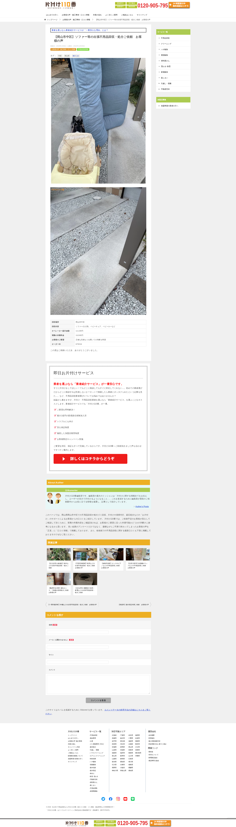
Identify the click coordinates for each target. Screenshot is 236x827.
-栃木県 (122, 738)
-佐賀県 (137, 738)
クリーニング (166, 44)
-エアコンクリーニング (97, 756)
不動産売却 (165, 89)
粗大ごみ (76, 56)
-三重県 (130, 738)
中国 (59, 56)
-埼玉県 (122, 744)
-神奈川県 (115, 770)
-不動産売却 (93, 779)
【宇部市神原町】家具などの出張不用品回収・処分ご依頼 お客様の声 (85, 566)
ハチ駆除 (164, 49)
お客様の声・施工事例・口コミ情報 (75, 15)
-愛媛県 (130, 767)
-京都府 (130, 744)
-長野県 (114, 767)
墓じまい (164, 78)
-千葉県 (122, 735)
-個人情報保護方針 (154, 741)
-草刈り (91, 773)
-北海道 (114, 735)
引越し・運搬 (166, 83)
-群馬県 (122, 747)
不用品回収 (165, 38)
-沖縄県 (137, 756)
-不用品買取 (93, 788)
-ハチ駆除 (92, 762)
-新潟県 (114, 762)
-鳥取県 (130, 750)
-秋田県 (114, 744)
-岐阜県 (122, 756)
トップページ (72, 735)
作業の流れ (97, 15)
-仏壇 (91, 741)
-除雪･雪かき (93, 776)
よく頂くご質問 (111, 15)
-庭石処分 (92, 747)
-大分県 (137, 747)
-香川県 (130, 762)
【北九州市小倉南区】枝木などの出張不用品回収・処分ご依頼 (58, 566)
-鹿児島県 (138, 753)
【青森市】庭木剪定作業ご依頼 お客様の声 (133, 604)
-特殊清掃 (92, 759)
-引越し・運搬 (94, 750)
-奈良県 (130, 735)
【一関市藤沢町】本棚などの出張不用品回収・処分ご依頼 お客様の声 (72, 604)
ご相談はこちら (127, 15)
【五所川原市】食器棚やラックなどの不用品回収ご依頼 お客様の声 (138, 566)
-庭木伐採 (92, 767)
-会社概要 (151, 735)
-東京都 (122, 741)
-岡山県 (130, 747)
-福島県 (114, 753)
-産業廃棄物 (93, 791)
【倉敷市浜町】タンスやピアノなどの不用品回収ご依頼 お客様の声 (111, 566)
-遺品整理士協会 (153, 760)
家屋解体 (164, 72)
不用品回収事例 (83, 49)
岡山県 (67, 56)
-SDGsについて (153, 755)
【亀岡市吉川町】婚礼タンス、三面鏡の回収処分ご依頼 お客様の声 (59, 590)
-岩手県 (114, 741)
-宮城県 (114, 747)
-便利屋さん (93, 782)
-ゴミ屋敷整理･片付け (96, 744)
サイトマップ (142, 15)
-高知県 (130, 770)
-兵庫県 (122, 765)
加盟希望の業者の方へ (169, 106)
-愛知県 (122, 762)
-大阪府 (122, 767)
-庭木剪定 (92, 770)
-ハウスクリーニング (96, 753)
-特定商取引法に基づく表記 (157, 744)
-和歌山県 (123, 770)
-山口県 (130, 756)
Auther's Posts (142, 506)
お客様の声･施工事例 (75, 741)
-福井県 (122, 753)
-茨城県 (122, 750)
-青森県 (114, 738)
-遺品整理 (92, 738)
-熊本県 (137, 744)
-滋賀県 (130, 741)
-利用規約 (151, 738)
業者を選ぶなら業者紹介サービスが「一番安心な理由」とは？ (80, 30)
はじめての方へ (52, 15)
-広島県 (130, 759)
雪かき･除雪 (165, 66)
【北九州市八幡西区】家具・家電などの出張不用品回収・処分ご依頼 (85, 590)
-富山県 (114, 756)
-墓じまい (92, 785)
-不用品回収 (93, 735)
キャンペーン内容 (74, 747)
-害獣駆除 (92, 765)
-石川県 (114, 765)
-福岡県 (137, 735)
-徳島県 (130, 765)
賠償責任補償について (75, 756)
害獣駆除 (164, 55)
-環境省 (150, 752)
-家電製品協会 (152, 758)
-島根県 (130, 753)
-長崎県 (137, 741)
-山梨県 (114, 759)
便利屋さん (165, 61)
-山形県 (114, 750)
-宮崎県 (137, 750)
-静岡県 (122, 759)
